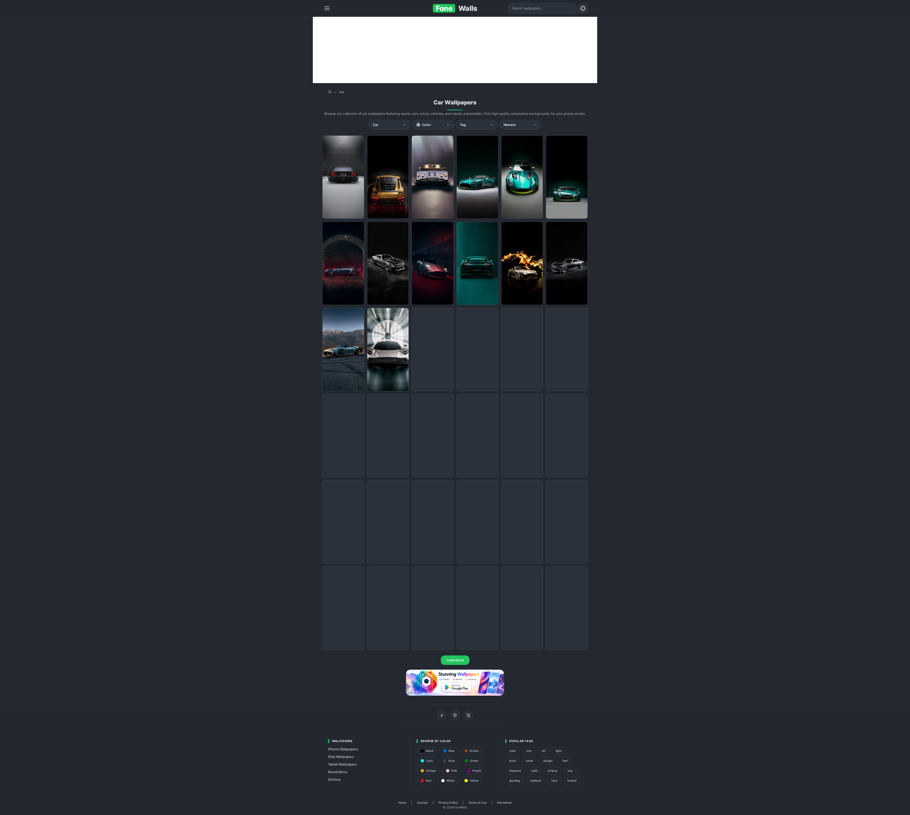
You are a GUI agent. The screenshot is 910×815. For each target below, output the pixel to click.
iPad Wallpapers (341, 757)
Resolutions (337, 772)
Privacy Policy (448, 802)
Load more (455, 660)
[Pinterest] (455, 715)
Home (402, 802)
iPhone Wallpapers (343, 749)
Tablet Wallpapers (342, 764)
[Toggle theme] (583, 8)
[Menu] (327, 8)
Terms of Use (477, 802)
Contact (422, 802)
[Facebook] (441, 715)
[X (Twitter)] (468, 715)
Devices (334, 779)
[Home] (330, 92)
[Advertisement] (455, 50)
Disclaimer (504, 802)
